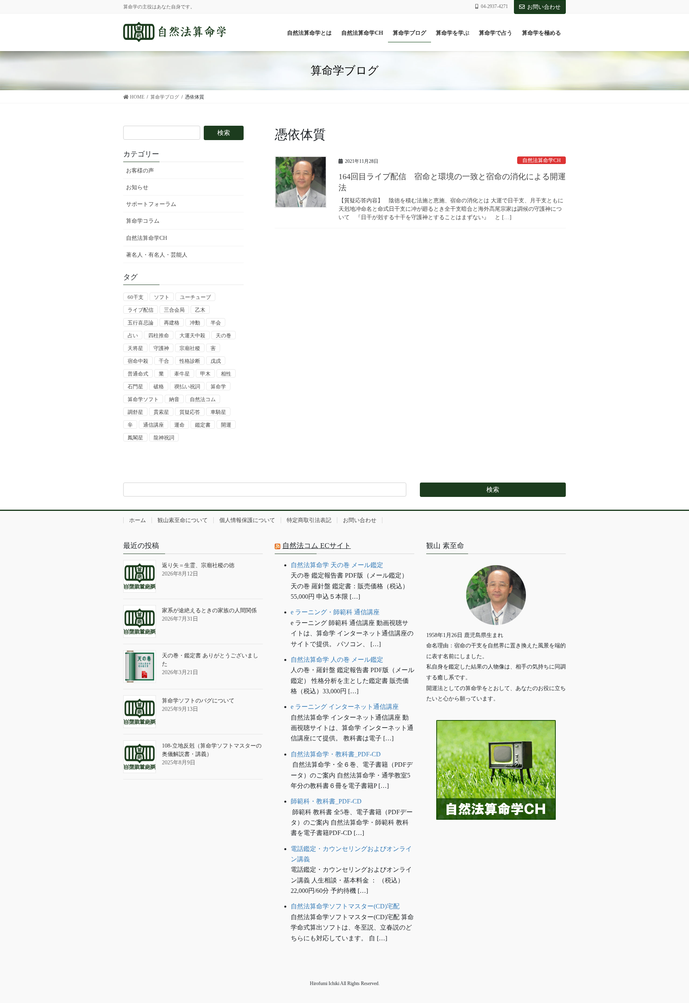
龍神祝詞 (164, 438)
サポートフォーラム (151, 204)
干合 (164, 361)
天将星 (135, 348)
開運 (226, 425)
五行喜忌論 (141, 323)
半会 (216, 323)
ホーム (137, 520)
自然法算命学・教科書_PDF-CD (336, 754)
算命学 (218, 387)
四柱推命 (158, 335)
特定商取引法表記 (309, 520)
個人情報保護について (247, 520)
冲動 (195, 323)
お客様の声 (140, 171)
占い (133, 335)
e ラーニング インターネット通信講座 (345, 706)
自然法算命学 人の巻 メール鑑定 (337, 659)
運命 (179, 425)
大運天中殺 (192, 335)
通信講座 (153, 425)
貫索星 (161, 412)
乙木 (200, 310)
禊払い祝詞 (187, 387)
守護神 (161, 348)
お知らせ (137, 187)
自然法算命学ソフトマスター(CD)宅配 (345, 906)
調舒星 (135, 412)
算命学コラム (142, 221)
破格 (159, 387)
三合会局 (174, 310)
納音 (174, 399)
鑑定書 (203, 425)
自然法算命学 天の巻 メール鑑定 (337, 565)
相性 (226, 374)
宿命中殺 (138, 361)
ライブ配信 (141, 310)
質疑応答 (189, 412)
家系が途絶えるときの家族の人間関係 (209, 610)
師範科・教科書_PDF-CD (326, 801)
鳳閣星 (135, 438)
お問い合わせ (544, 7)
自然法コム (203, 399)
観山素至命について (182, 520)
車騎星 (218, 412)
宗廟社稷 (189, 348)
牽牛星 (182, 374)
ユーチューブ (195, 297)
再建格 (171, 323)
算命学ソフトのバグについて (198, 701)
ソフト (161, 297)
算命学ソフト (143, 399)
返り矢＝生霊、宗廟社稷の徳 (198, 565)
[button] (496, 844)
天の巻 (223, 335)
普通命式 (138, 374)
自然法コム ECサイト (316, 546)
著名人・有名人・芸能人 (156, 255)
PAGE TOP (665, 966)
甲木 (205, 374)
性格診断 (189, 361)
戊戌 (216, 361)
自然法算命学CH (541, 160)
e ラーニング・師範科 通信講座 (335, 612)
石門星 (135, 387)
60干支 (136, 297)
